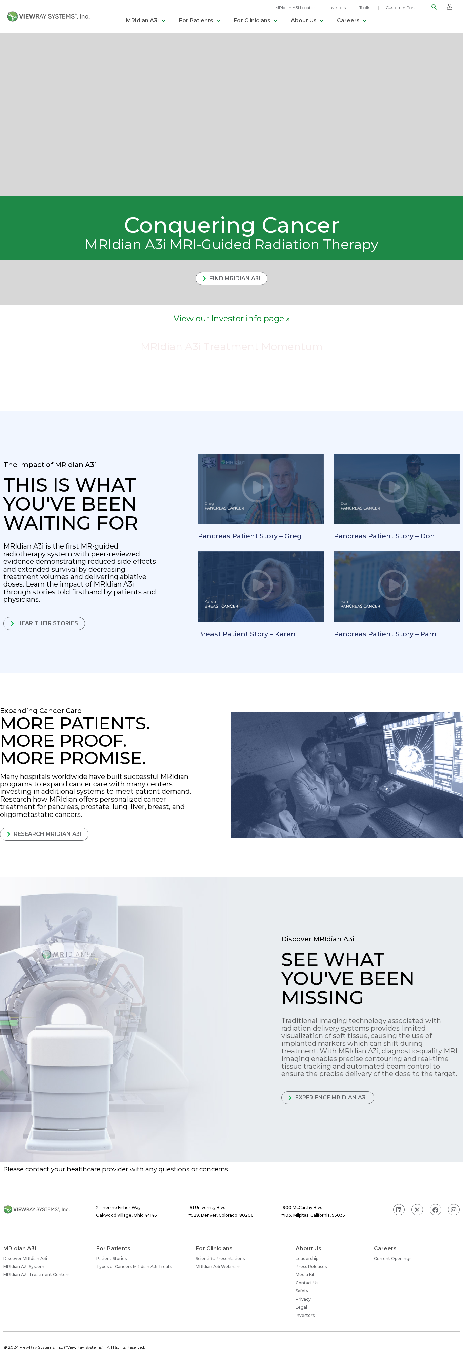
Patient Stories (111, 1258)
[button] (434, 7)
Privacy (303, 1299)
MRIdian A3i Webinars (218, 1266)
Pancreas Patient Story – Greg (250, 536)
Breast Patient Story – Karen (247, 634)
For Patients (196, 20)
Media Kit (305, 1274)
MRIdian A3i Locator (295, 7)
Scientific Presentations (220, 1258)
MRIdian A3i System (23, 1266)
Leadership (307, 1258)
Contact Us (307, 1282)
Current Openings (392, 1258)
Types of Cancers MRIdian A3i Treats (134, 1266)
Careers (348, 20)
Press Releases (311, 1266)
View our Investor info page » (232, 318)
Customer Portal (402, 7)
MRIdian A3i (142, 20)
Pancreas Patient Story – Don (384, 536)
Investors (337, 7)
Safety (302, 1290)
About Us (304, 20)
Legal (301, 1307)
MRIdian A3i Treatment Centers (36, 1274)
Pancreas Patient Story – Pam (385, 634)
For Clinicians (252, 20)
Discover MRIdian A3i (25, 1258)
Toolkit (365, 7)
